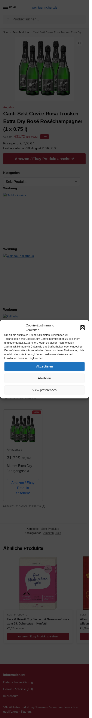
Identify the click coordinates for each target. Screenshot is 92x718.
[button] (82, 328)
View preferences (44, 390)
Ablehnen (44, 378)
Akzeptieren (44, 366)
